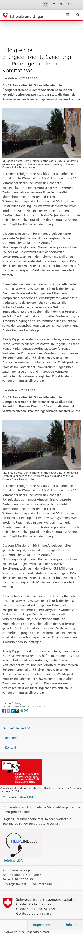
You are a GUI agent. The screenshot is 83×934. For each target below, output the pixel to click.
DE (45, 4)
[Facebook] (4, 710)
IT (53, 4)
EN (70, 4)
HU (79, 4)
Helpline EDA (13, 860)
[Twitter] (9, 710)
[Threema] (17, 710)
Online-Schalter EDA (17, 728)
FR (61, 4)
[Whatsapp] (22, 710)
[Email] (26, 710)
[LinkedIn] (13, 710)
